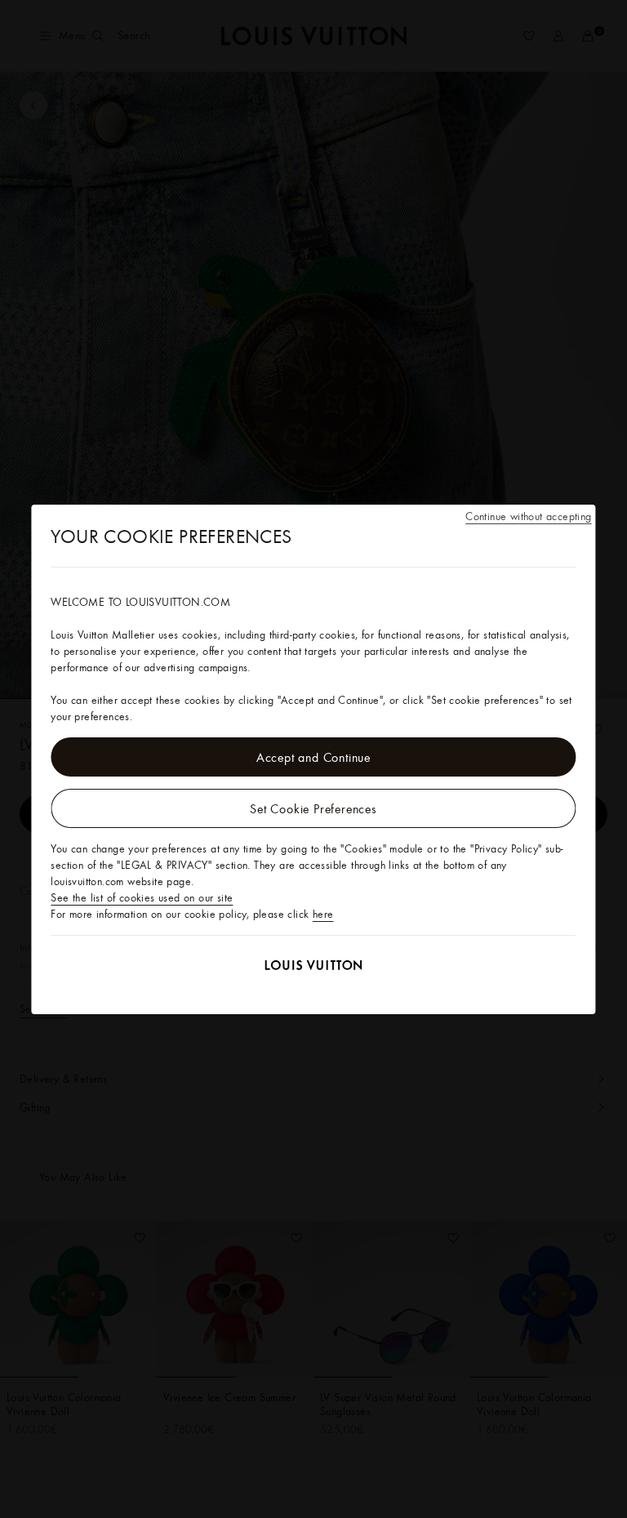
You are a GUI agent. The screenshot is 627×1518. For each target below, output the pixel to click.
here (323, 913)
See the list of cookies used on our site (142, 897)
